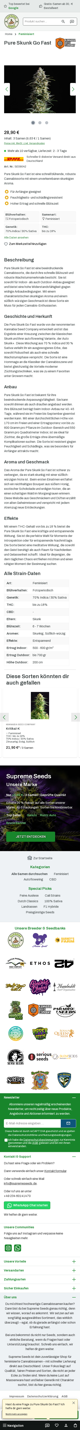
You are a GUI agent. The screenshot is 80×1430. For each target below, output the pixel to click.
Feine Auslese (29, 895)
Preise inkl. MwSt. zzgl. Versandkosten (24, 143)
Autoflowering (33, 879)
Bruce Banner (16, 823)
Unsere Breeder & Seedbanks (40, 928)
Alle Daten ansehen (16, 237)
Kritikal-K (21, 726)
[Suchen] (63, 21)
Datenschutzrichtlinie (24, 1135)
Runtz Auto (48, 815)
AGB (35, 1143)
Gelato (32, 815)
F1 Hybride (51, 906)
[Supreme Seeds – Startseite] (11, 21)
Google (13, 8)
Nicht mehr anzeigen (16, 1414)
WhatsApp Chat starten (30, 1205)
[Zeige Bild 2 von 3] (40, 122)
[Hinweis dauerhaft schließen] (73, 1403)
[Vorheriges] (7, 89)
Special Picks (40, 888)
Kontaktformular (55, 1171)
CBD (52, 879)
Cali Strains (52, 895)
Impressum (16, 1396)
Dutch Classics (28, 901)
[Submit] (68, 1123)
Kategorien (40, 867)
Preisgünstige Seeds (40, 912)
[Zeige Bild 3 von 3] (46, 122)
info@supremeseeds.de (20, 1183)
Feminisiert (61, 874)
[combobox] (41, 21)
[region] (40, 89)
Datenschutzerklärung (42, 1396)
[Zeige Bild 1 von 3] (33, 122)
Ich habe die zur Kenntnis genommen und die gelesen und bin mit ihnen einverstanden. (41, 1143)
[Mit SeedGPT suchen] (72, 21)
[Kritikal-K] (40, 705)
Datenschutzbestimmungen (41, 1139)
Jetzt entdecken (31, 836)
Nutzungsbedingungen (57, 1135)
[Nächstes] (73, 89)
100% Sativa (53, 901)
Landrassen (29, 906)
